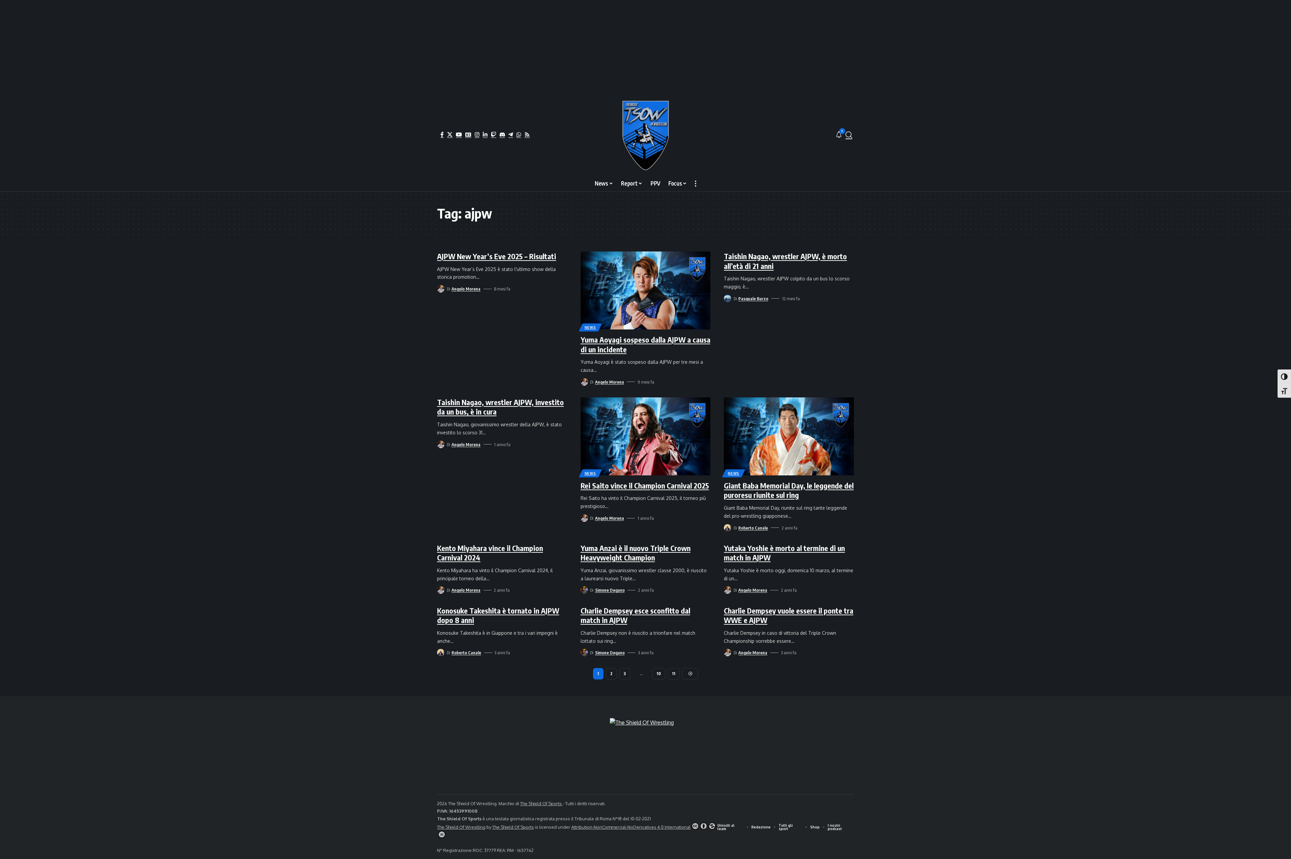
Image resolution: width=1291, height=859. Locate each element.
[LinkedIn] (485, 134)
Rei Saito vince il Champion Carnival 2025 (645, 485)
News (590, 327)
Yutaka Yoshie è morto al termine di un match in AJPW (784, 552)
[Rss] (527, 134)
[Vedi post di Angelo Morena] (440, 288)
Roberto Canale (753, 528)
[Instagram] (477, 134)
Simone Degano (610, 590)
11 (673, 673)
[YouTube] (459, 134)
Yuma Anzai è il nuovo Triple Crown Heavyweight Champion (636, 552)
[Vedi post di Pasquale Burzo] (727, 298)
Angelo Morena (466, 288)
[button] (849, 135)
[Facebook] (442, 134)
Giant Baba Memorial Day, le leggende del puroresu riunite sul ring (789, 490)
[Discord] (502, 134)
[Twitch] (493, 134)
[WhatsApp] (519, 134)
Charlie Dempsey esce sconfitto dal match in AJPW (635, 615)
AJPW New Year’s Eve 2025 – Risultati (496, 256)
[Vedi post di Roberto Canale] (727, 528)
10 (659, 673)
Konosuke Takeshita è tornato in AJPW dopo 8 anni (498, 615)
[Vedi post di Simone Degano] (584, 590)
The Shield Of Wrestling (461, 827)
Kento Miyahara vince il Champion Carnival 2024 (490, 552)
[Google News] (468, 134)
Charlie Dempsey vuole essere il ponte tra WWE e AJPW (788, 615)
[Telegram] (511, 134)
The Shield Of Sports (541, 803)
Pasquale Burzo (753, 298)
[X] (449, 134)
